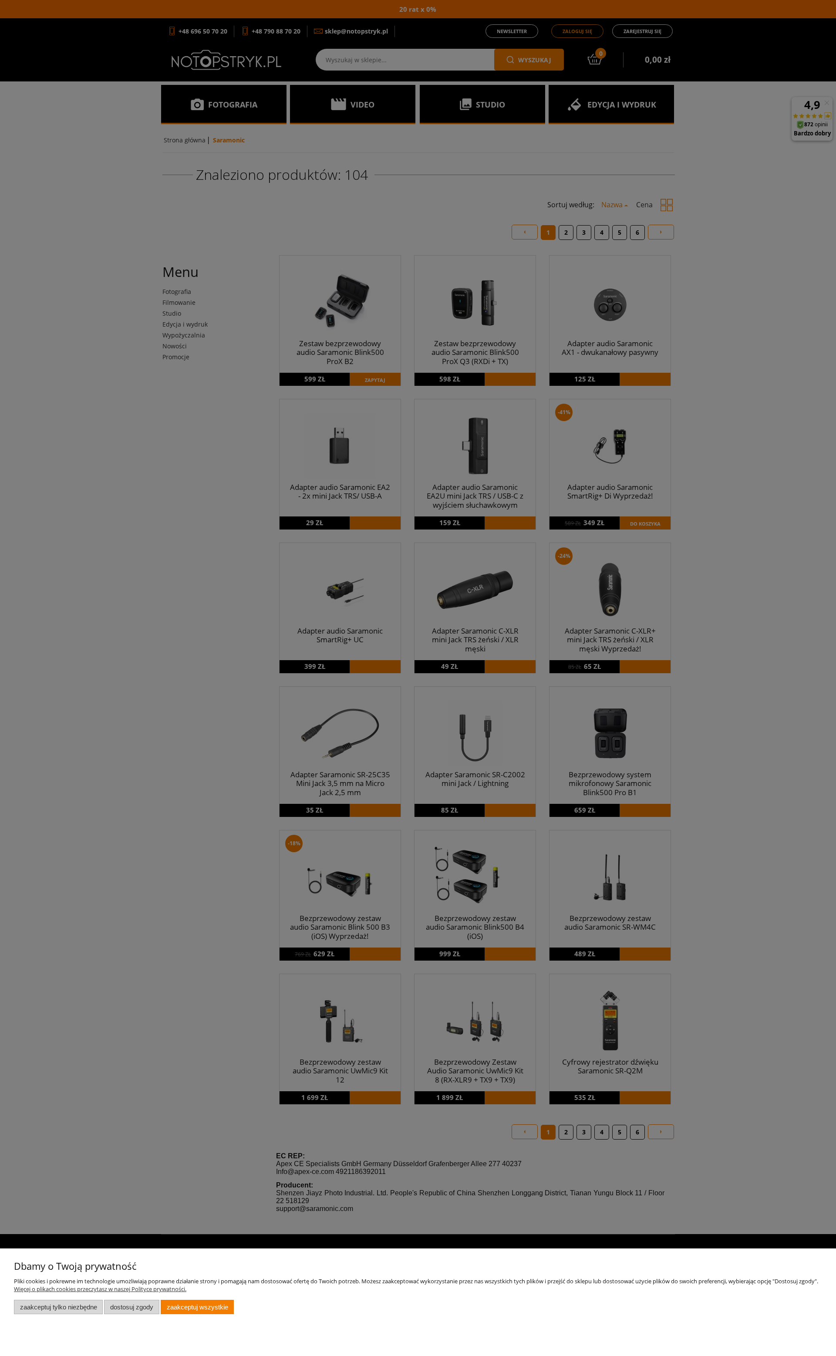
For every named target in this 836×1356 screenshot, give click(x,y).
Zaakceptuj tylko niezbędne (58, 1307)
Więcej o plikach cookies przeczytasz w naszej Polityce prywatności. (100, 1289)
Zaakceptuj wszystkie (197, 1307)
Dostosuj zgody (131, 1307)
